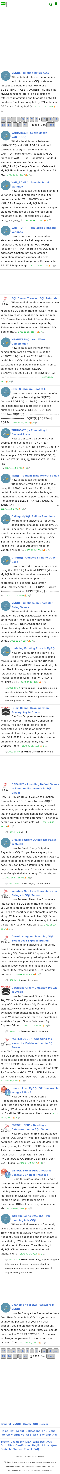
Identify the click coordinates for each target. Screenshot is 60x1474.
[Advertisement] (30, 39)
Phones (17, 1449)
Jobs (52, 1431)
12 (55, 119)
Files (11, 1445)
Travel (28, 1449)
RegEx (36, 1445)
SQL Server (40, 1424)
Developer (17, 1441)
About (20, 1431)
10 (44, 119)
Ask (35, 1434)
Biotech (6, 1449)
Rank (51, 125)
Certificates (23, 1445)
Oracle (27, 1424)
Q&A (54, 1445)
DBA (28, 1441)
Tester (5, 1441)
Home (4, 1431)
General (6, 1424)
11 (49, 119)
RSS (29, 1434)
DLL (3, 1445)
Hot (12, 1431)
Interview (7, 1434)
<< (3, 119)
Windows (39, 1441)
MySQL (17, 1424)
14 (9, 125)
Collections (33, 1431)
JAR (49, 1441)
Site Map (45, 1434)
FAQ (45, 1431)
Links (46, 1445)
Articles (19, 1434)
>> (25, 125)
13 (3, 125)
